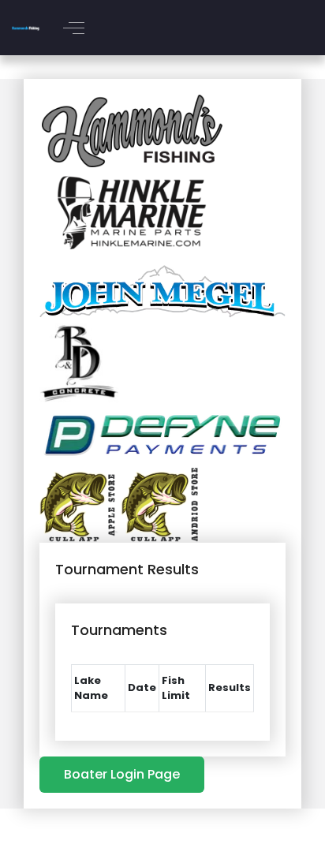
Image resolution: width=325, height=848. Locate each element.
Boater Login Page (122, 774)
